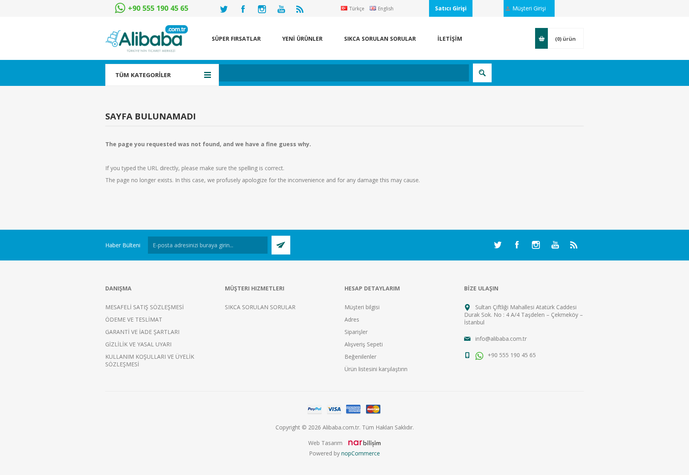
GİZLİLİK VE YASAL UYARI (138, 344)
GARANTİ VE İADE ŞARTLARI (142, 332)
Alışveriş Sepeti (363, 344)
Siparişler (356, 332)
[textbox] (302, 72)
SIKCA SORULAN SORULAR (260, 307)
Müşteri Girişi (529, 8)
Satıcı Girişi (451, 8)
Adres (351, 319)
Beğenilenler (360, 356)
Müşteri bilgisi (362, 307)
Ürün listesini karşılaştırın (375, 369)
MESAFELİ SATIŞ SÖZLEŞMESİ (144, 307)
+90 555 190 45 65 (511, 355)
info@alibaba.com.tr (501, 338)
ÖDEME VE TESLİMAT (133, 319)
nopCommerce (360, 453)
